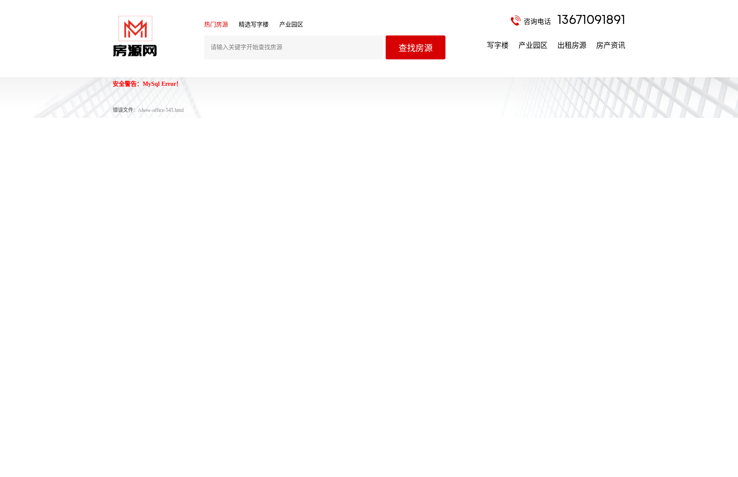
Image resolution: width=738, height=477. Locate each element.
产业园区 (533, 45)
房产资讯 (610, 45)
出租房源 (571, 45)
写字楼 (498, 45)
